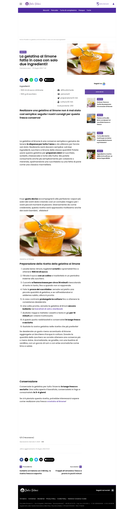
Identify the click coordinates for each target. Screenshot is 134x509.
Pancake (54, 10)
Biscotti (46, 10)
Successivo (74, 467)
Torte (89, 10)
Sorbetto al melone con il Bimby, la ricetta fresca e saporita (35, 472)
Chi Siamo (23, 499)
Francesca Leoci (25, 68)
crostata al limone (56, 401)
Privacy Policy (51, 499)
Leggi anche (99, 92)
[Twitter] (26, 80)
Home (21, 39)
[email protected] (58, 503)
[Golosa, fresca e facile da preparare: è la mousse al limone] (91, 104)
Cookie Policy (61, 499)
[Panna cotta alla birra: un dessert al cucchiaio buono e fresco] (91, 121)
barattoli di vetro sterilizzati (49, 309)
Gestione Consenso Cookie (77, 499)
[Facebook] (21, 80)
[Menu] (22, 4)
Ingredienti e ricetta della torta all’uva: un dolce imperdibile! (104, 156)
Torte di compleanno (68, 10)
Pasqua (82, 10)
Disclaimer (41, 499)
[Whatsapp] (31, 80)
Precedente (27, 467)
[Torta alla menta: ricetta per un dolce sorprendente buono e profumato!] (91, 139)
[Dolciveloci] (33, 4)
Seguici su (98, 83)
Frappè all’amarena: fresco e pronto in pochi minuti (69, 472)
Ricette (26, 39)
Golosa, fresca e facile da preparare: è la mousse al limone (104, 104)
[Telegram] (36, 80)
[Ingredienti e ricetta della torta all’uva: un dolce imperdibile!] (91, 156)
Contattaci (32, 499)
